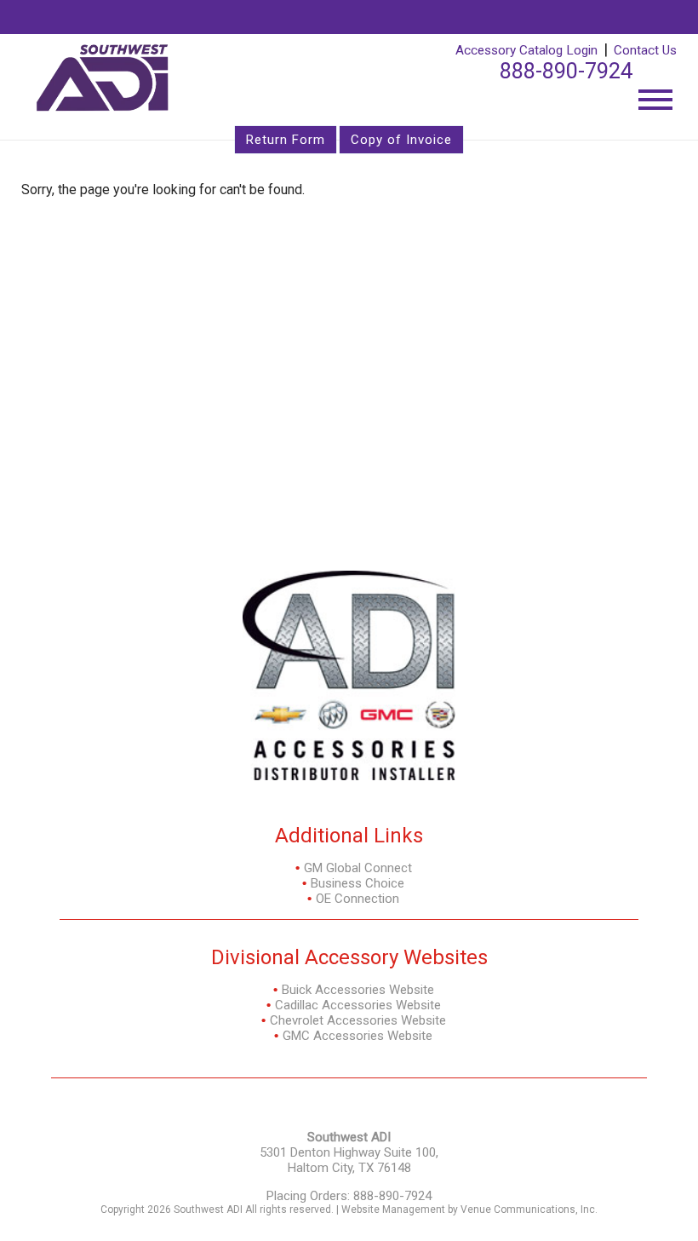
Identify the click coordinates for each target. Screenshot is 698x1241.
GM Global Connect (358, 868)
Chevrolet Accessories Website (358, 1020)
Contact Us (645, 50)
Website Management (393, 1209)
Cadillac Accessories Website (358, 1005)
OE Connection (357, 898)
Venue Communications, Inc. (529, 1209)
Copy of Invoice (401, 139)
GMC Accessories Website (357, 1035)
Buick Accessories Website (358, 989)
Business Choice (357, 883)
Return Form (285, 139)
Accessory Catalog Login (526, 50)
